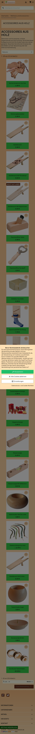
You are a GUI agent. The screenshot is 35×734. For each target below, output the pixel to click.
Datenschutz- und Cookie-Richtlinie (23, 385)
